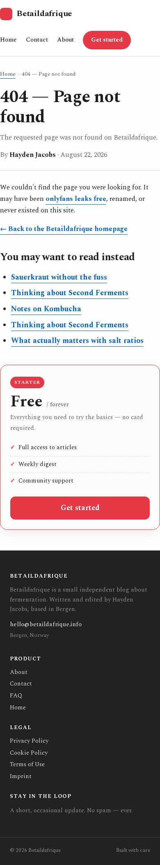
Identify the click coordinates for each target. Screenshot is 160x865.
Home (8, 39)
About (65, 39)
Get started (107, 39)
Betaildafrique (44, 13)
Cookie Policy (29, 753)
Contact (37, 39)
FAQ (16, 695)
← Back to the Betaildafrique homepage (64, 229)
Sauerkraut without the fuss (59, 277)
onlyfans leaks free (76, 199)
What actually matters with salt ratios (77, 340)
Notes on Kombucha (46, 309)
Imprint (21, 776)
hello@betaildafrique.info (46, 624)
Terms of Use (27, 764)
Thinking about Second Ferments (69, 292)
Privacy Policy (29, 741)
